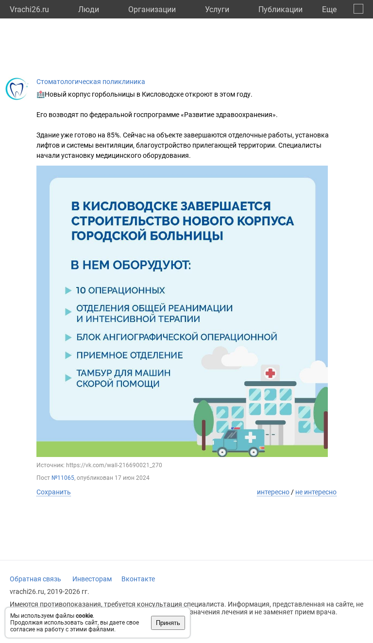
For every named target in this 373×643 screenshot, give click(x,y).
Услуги (217, 9)
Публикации (280, 9)
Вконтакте (138, 579)
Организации (152, 9)
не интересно (316, 492)
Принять (168, 622)
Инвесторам (92, 579)
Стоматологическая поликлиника (90, 81)
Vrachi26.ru (29, 9)
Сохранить (53, 492)
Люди (88, 9)
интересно (273, 492)
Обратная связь (35, 579)
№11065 (62, 477)
